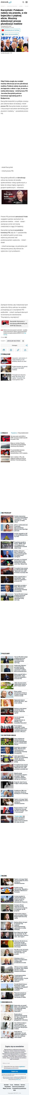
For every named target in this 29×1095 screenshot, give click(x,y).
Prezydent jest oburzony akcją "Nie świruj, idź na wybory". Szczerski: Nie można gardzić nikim (19, 377)
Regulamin (8, 1086)
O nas (11, 1085)
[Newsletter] (4, 350)
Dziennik (2, 6)
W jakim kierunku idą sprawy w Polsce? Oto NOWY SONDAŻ (19, 368)
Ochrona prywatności (18, 1086)
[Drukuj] (11, 350)
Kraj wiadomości (23, 433)
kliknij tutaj (18, 1079)
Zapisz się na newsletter (11, 34)
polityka (21, 6)
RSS (14, 1090)
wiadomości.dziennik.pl (12, 6)
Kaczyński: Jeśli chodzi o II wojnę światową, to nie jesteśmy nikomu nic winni (19, 359)
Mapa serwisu (7, 1088)
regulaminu (22, 1066)
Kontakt (6, 1085)
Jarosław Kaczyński (13, 341)
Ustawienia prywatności (19, 1088)
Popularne (14, 433)
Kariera (23, 1085)
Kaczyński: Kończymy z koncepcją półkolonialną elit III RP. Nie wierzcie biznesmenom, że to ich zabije (18, 324)
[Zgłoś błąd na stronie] (25, 350)
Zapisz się (14, 1071)
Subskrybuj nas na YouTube (12, 30)
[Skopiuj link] (18, 350)
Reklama (16, 1085)
